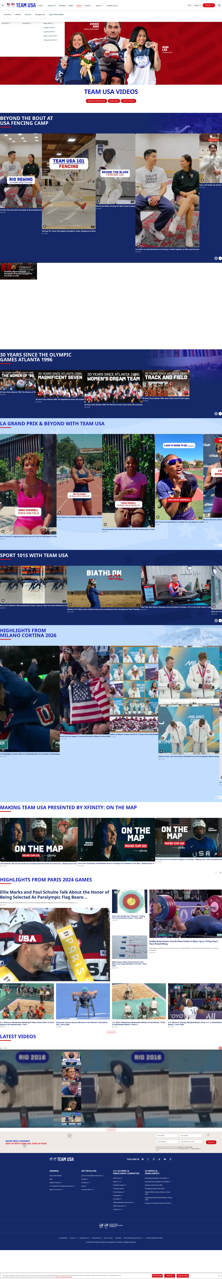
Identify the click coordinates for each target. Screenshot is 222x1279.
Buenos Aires (51, 36)
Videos (79, 5)
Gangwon (50, 27)
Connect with (87, 1189)
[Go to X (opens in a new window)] (148, 1159)
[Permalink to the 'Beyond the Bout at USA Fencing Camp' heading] (50, 123)
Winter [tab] (18, 14)
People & (119, 1185)
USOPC (119, 1206)
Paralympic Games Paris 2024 (154, 1189)
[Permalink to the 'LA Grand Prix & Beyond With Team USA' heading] (106, 423)
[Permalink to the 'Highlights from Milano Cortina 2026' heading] (58, 635)
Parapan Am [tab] (40, 14)
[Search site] (220, 1048)
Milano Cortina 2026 (96, 101)
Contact (117, 1209)
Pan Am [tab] (28, 14)
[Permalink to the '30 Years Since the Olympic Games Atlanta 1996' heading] (54, 359)
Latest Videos (128, 101)
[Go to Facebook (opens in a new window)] (143, 1159)
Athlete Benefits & (123, 1202)
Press (119, 1192)
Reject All (169, 1275)
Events (87, 5)
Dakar (49, 23)
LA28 (40, 5)
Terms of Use (189, 1147)
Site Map (118, 1238)
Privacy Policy (180, 1147)
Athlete (56, 1183)
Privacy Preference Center (154, 1238)
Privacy (185, 1148)
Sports (98, 5)
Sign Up (211, 1142)
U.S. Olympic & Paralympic (62, 1186)
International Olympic (157, 1178)
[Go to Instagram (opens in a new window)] (154, 1159)
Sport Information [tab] (56, 14)
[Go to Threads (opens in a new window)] (170, 1159)
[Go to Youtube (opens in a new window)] (165, 1159)
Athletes (62, 5)
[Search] (219, 5)
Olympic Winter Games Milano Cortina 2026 (157, 1193)
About (117, 1182)
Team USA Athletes (56, 1176)
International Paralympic (158, 1182)
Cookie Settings (157, 1275)
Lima (6, 23)
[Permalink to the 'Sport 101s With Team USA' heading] (70, 555)
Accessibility (63, 1238)
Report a (56, 1189)
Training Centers (118, 1189)
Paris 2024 (114, 101)
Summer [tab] (7, 14)
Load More (111, 1032)
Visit (189, 5)
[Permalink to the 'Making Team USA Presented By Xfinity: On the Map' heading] (138, 807)
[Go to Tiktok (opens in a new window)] (159, 1159)
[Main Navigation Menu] (3, 5)
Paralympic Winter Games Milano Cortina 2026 (158, 1199)
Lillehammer (51, 40)
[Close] (219, 1276)
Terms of (196, 1148)
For (117, 1199)
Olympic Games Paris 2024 (153, 1185)
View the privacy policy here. (64, 1277)
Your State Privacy (133, 1238)
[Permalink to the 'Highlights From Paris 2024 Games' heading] (93, 879)
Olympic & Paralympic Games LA (158, 1203)
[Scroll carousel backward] (216, 258)
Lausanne (50, 32)
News (71, 5)
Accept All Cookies (183, 1275)
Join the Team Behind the (92, 1176)
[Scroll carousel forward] (220, 258)
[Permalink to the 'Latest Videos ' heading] (39, 1036)
